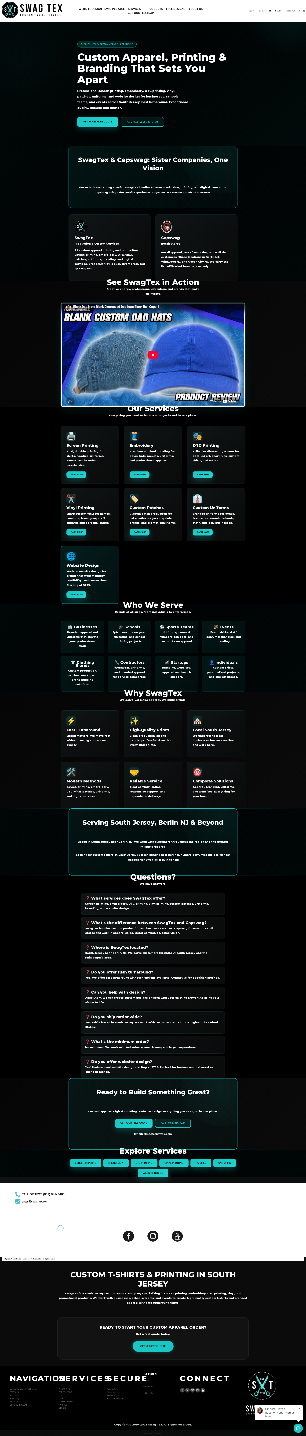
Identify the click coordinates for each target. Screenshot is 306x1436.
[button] (136, 9)
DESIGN (62, 1408)
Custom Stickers (66, 1401)
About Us (14, 1401)
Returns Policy (113, 1389)
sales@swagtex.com (35, 1201)
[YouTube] (177, 1236)
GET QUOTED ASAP (19, 1405)
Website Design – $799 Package (23, 1389)
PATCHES (63, 1405)
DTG (60, 1395)
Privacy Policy (113, 1395)
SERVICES (14, 1392)
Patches (201, 1163)
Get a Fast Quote (153, 1346)
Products (14, 1395)
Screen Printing (85, 1163)
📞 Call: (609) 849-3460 (142, 121)
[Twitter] (187, 1390)
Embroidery (116, 1163)
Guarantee (111, 1392)
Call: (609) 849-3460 (172, 1123)
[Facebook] (128, 1236)
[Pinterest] (192, 1390)
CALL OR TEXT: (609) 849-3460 (43, 1194)
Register (261, 11)
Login (251, 11)
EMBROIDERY (65, 1389)
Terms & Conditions (115, 1398)
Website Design (153, 1173)
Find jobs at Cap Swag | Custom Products (19, 1259)
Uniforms (224, 1163)
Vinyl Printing (173, 1163)
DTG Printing (144, 1163)
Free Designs (15, 1398)
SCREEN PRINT (65, 1392)
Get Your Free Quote (98, 121)
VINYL (61, 1398)
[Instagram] (152, 1236)
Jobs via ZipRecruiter (46, 1259)
